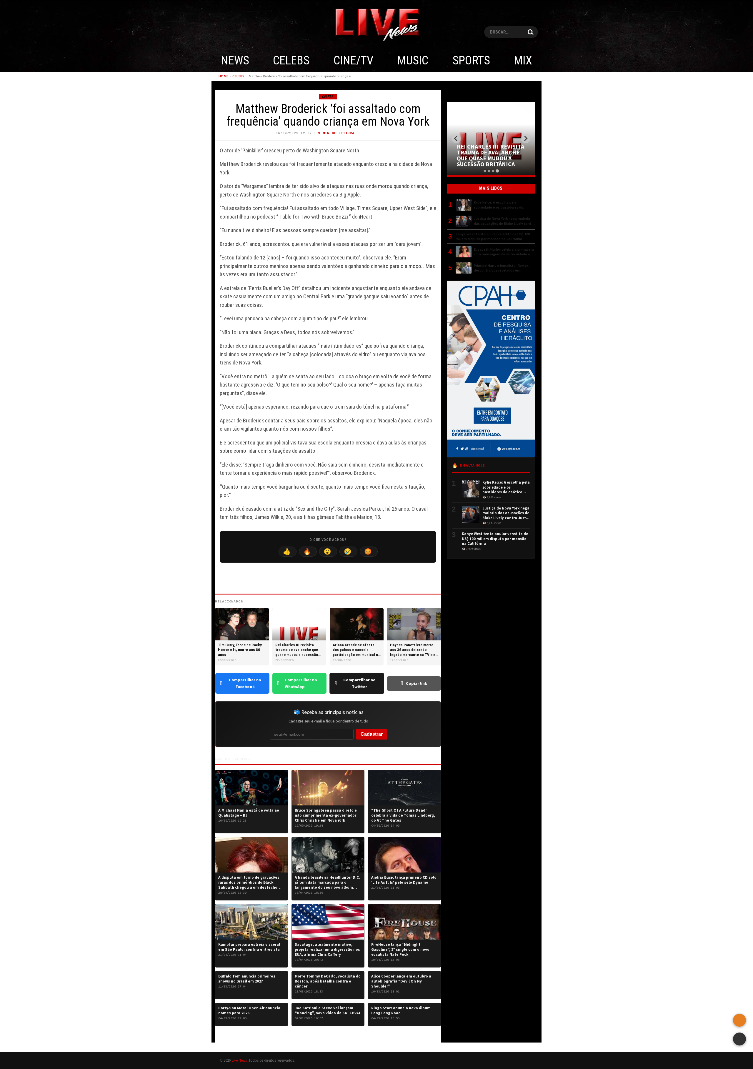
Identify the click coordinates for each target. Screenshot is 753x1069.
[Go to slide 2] (489, 171)
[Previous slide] (456, 138)
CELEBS (291, 60)
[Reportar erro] (739, 1020)
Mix (523, 60)
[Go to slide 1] (485, 171)
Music (412, 60)
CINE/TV (353, 60)
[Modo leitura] (739, 1039)
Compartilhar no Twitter (359, 683)
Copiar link (416, 683)
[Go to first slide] (525, 138)
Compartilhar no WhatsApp (301, 683)
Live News (239, 1060)
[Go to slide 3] (493, 171)
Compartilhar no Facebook (245, 683)
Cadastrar (372, 734)
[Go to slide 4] (497, 170)
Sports (471, 60)
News (235, 60)
